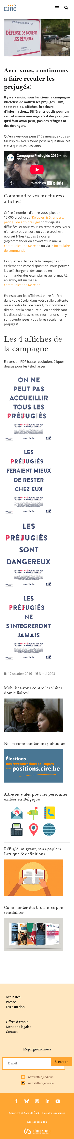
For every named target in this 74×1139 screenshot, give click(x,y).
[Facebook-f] (16, 1101)
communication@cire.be (22, 246)
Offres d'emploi (17, 1022)
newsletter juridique (40, 1077)
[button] (57, 7)
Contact (12, 1032)
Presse (11, 1002)
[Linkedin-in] (47, 1101)
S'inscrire (61, 1062)
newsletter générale (40, 1083)
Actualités (13, 997)
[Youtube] (58, 1101)
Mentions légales (18, 1027)
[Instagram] (37, 1101)
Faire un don (15, 1007)
